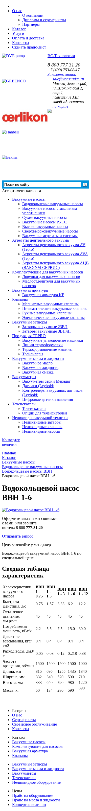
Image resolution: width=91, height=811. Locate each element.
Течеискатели (24, 404)
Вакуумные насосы (29, 199)
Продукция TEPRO (29, 336)
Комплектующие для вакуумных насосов (47, 272)
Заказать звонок (62, 74)
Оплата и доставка (28, 38)
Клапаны (20, 299)
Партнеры (31, 24)
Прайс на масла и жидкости (36, 800)
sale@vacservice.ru (68, 79)
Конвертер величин (29, 804)
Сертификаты (24, 719)
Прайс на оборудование (32, 795)
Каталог (19, 29)
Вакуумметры (24, 377)
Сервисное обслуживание (34, 724)
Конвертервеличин (11, 442)
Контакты (20, 42)
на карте (60, 106)
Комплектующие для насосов (37, 746)
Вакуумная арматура (30, 290)
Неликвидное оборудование (36, 782)
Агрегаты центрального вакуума (40, 240)
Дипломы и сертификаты (44, 20)
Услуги (18, 33)
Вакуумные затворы (29, 322)
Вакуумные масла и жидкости (38, 358)
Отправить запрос (17, 536)
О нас (17, 715)
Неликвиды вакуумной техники (40, 417)
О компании (32, 15)
